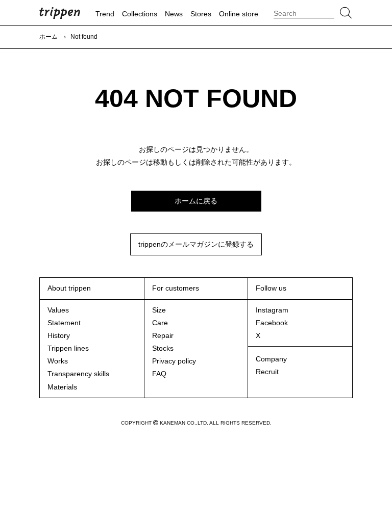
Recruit (267, 372)
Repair (163, 335)
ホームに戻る (196, 201)
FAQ (159, 374)
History (58, 335)
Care (160, 323)
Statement (64, 323)
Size (159, 310)
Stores (200, 14)
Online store (238, 14)
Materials (62, 387)
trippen (59, 12)
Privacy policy (174, 361)
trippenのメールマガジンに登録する (196, 244)
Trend (104, 14)
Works (57, 361)
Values (58, 310)
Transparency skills (78, 374)
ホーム (48, 36)
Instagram (272, 310)
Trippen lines (68, 348)
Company (271, 359)
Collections (139, 14)
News (174, 14)
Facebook (272, 323)
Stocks (163, 348)
